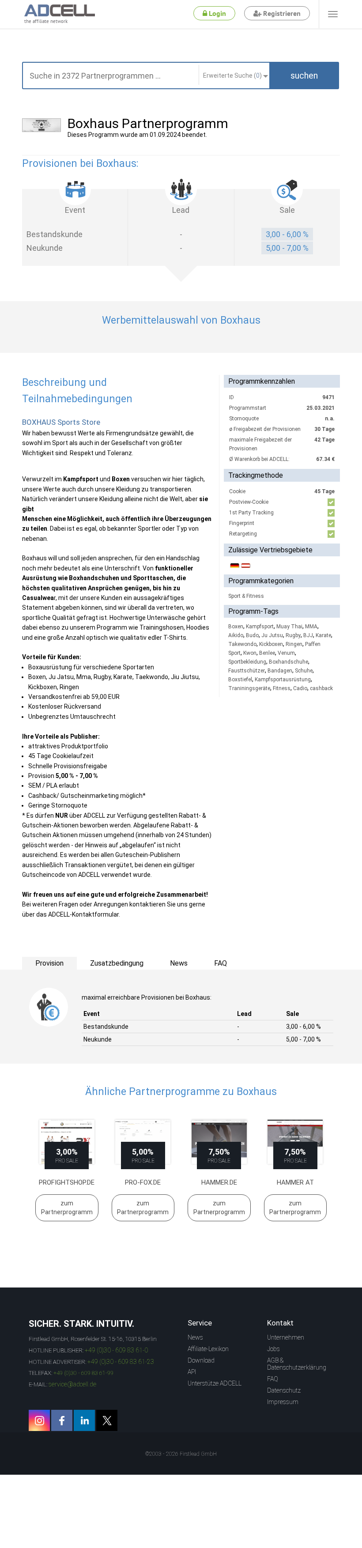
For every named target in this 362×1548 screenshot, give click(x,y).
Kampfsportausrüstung (283, 679)
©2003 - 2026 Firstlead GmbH (181, 1454)
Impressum (282, 1401)
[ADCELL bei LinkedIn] (84, 1420)
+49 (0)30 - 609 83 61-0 (116, 1350)
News (195, 1337)
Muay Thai (289, 626)
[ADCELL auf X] (106, 1420)
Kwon (249, 653)
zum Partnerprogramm (67, 1208)
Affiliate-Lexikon (208, 1348)
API (192, 1371)
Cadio (300, 688)
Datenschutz (284, 1390)
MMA (311, 626)
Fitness (281, 688)
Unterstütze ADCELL (214, 1383)
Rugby (293, 635)
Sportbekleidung (247, 662)
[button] (304, 75)
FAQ (272, 1378)
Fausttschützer (246, 671)
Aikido (235, 635)
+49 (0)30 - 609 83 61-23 (120, 1361)
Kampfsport (260, 626)
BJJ (308, 635)
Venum (286, 653)
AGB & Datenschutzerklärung (296, 1364)
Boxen (235, 626)
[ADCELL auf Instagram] (39, 1420)
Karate (323, 635)
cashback (321, 688)
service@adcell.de (72, 1384)
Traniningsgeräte (249, 688)
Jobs (273, 1348)
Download (201, 1360)
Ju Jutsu (272, 635)
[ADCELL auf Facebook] (61, 1420)
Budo (252, 635)
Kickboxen (271, 644)
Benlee (267, 653)
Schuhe (304, 671)
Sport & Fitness (246, 596)
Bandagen (280, 671)
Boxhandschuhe (288, 662)
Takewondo (242, 644)
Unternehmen (285, 1337)
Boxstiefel (240, 679)
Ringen (294, 644)
